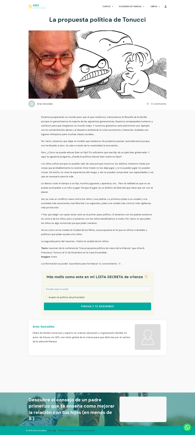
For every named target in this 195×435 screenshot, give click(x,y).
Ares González (44, 326)
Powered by (138, 417)
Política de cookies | (66, 430)
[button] (187, 402)
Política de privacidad (85, 430)
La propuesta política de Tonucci (97, 20)
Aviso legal (52, 430)
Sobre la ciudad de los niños (92, 241)
